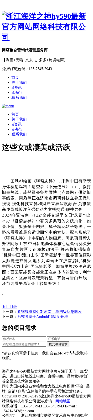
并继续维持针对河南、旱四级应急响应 (49, 312)
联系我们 (19, 97)
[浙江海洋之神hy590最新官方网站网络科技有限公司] (46, 26)
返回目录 (9, 307)
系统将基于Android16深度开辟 (42, 317)
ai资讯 (16, 87)
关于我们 (19, 82)
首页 (15, 78)
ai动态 (16, 92)
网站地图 (63, 401)
